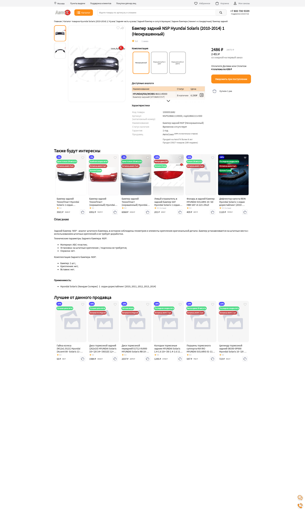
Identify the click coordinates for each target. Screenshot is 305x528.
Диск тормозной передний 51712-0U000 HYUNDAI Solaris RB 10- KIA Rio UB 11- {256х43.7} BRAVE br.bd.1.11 (135, 351)
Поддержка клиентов (100, 3)
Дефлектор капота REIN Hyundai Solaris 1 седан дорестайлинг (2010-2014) (232, 203)
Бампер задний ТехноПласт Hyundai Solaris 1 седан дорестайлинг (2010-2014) (68, 204)
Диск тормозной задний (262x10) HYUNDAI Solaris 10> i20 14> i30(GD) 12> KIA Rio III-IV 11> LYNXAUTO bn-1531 (102, 351)
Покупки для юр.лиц (126, 3)
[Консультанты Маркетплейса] (300, 498)
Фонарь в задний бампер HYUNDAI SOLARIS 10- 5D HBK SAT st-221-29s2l (201, 201)
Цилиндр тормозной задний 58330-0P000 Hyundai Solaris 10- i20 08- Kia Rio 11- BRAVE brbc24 (233, 350)
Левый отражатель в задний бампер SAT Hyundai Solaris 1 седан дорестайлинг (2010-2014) (167, 204)
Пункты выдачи (77, 3)
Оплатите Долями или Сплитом (228, 68)
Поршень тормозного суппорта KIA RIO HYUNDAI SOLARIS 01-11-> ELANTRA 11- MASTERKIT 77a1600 (201, 351)
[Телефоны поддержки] (300, 506)
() (186, 134)
